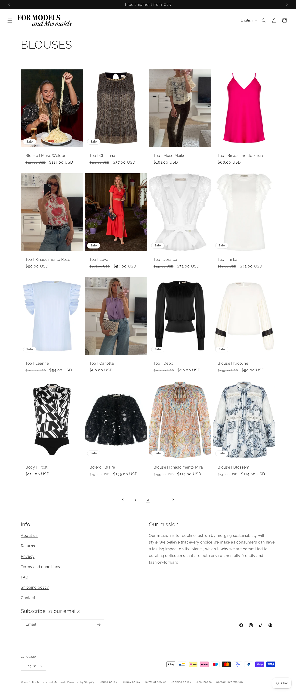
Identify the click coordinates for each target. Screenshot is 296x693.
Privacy (27, 556)
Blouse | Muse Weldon (45, 156)
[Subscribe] (99, 624)
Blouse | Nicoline (233, 363)
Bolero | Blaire (102, 467)
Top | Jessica (165, 259)
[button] (10, 21)
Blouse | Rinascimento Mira (178, 467)
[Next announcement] (287, 4)
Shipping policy (35, 587)
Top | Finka (227, 259)
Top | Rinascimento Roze (47, 259)
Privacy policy (131, 682)
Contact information (229, 682)
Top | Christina (102, 156)
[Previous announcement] (9, 4)
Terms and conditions (40, 567)
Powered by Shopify (80, 682)
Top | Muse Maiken (171, 156)
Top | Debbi (164, 363)
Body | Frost (36, 467)
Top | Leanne (37, 363)
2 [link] (148, 499)
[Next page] (173, 499)
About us (29, 535)
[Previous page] (123, 499)
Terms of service (155, 682)
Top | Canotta (101, 363)
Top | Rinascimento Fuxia (240, 156)
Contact (28, 598)
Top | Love (98, 259)
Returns (28, 546)
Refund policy (108, 682)
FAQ (24, 577)
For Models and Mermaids (49, 682)
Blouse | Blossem (234, 467)
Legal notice (203, 682)
